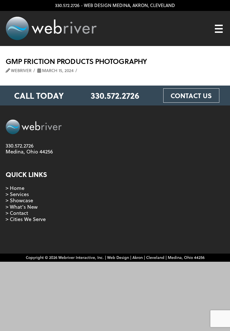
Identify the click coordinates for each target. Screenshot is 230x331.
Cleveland (162, 5)
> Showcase (19, 200)
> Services (17, 194)
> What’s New (22, 206)
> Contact (17, 213)
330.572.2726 (67, 5)
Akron (140, 5)
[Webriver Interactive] (51, 28)
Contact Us (191, 95)
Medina (121, 5)
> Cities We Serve (26, 219)
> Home (15, 188)
